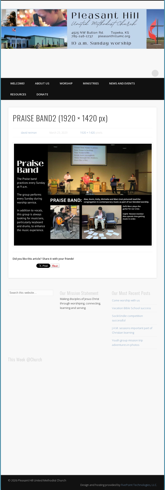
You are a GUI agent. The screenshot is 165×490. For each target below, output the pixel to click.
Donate (42, 94)
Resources (18, 94)
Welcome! (17, 83)
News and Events (122, 83)
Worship (66, 83)
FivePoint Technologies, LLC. (139, 485)
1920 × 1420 (87, 132)
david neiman (29, 132)
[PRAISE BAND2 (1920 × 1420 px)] (83, 194)
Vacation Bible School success (131, 308)
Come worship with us (126, 300)
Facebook (146, 73)
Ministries (91, 83)
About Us (42, 83)
